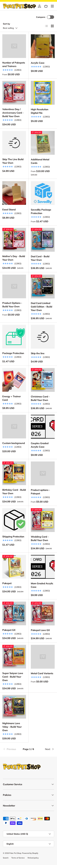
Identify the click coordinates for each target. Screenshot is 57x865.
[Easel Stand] (14, 193)
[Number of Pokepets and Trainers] (14, 46)
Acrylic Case (37, 62)
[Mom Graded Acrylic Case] (43, 567)
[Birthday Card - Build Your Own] (14, 473)
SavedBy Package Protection (41, 211)
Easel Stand (9, 209)
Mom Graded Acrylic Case (42, 585)
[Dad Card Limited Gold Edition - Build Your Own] (43, 286)
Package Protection (13, 353)
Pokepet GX (8, 629)
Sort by (6, 23)
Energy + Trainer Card (11, 398)
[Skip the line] (43, 337)
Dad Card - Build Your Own (40, 258)
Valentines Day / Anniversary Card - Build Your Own (13, 113)
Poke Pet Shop (15, 853)
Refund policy (33, 858)
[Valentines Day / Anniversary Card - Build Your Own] (14, 93)
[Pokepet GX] (14, 613)
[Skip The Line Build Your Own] (14, 143)
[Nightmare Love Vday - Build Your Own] (14, 707)
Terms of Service (18, 858)
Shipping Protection (13, 536)
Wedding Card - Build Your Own (40, 538)
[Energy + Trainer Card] (14, 380)
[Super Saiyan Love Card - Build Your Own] (14, 656)
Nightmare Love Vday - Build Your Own (12, 727)
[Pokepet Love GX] (43, 613)
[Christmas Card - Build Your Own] (43, 380)
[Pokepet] (14, 567)
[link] (11, 749)
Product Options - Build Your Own (12, 304)
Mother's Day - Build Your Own (13, 258)
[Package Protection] (14, 336)
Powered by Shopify (30, 853)
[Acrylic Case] (43, 46)
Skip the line (37, 353)
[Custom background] (14, 426)
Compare (40, 17)
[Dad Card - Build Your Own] (43, 240)
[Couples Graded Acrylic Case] (43, 427)
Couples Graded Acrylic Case (40, 445)
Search (5, 858)
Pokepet (7, 583)
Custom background (13, 443)
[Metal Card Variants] (43, 657)
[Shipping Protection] (14, 520)
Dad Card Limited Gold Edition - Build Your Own (41, 307)
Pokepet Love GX (40, 630)
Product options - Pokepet (40, 491)
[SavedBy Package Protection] (43, 193)
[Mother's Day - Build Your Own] (14, 240)
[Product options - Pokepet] (43, 473)
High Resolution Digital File (39, 111)
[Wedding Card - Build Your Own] (43, 520)
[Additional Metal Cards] (43, 143)
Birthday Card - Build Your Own (14, 491)
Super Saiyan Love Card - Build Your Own (12, 677)
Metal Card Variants (42, 673)
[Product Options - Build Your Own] (14, 286)
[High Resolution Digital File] (43, 93)
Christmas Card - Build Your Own (40, 398)
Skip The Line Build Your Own (13, 161)
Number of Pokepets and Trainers (13, 64)
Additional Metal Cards (40, 161)
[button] (46, 6)
